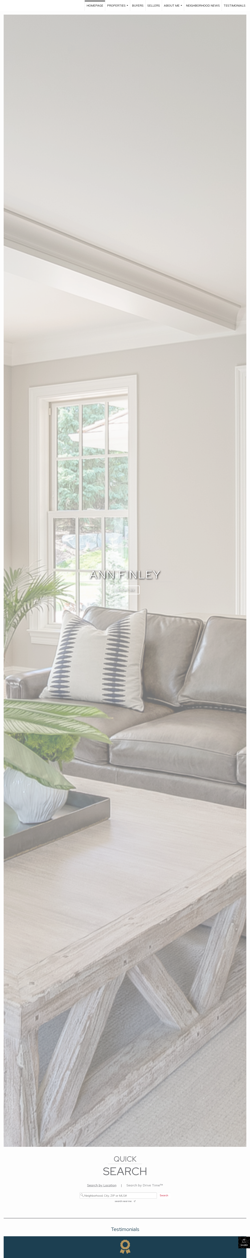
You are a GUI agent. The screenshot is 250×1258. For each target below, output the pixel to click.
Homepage (95, 5)
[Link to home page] (12, 5)
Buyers (137, 5)
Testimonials (234, 5)
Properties (118, 7)
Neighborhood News (203, 5)
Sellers (153, 5)
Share (244, 1245)
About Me (173, 7)
